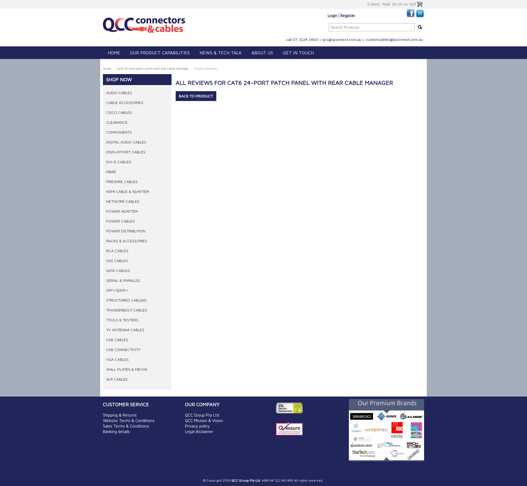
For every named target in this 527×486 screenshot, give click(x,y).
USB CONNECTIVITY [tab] (123, 349)
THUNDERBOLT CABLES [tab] (126, 310)
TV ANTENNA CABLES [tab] (125, 329)
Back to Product (196, 96)
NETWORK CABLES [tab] (122, 201)
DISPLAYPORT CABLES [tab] (125, 152)
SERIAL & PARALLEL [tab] (123, 280)
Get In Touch (298, 52)
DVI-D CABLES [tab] (118, 161)
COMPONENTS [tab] (119, 132)
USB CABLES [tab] (117, 339)
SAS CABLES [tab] (117, 260)
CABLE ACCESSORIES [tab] (124, 102)
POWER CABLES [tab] (120, 221)
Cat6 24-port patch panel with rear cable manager (153, 68)
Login (332, 15)
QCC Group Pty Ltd (202, 415)
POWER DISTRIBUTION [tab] (125, 231)
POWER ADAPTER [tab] (122, 211)
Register (347, 15)
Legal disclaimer (199, 431)
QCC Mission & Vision (204, 420)
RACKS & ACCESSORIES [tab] (126, 240)
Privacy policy (197, 426)
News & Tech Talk (221, 52)
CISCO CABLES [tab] (119, 112)
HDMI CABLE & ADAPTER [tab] (127, 191)
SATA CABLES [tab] (118, 270)
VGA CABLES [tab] (117, 359)
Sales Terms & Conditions (126, 426)
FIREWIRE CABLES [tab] (122, 181)
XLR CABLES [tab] (117, 379)
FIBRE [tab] (111, 171)
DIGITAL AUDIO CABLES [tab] (126, 142)
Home (114, 52)
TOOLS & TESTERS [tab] (122, 320)
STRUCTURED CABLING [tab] (126, 300)
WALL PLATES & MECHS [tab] (126, 369)
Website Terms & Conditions (129, 420)
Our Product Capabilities (160, 52)
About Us (262, 52)
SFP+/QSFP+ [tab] (117, 290)
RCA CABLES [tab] (117, 250)
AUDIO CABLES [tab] (119, 92)
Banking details (116, 431)
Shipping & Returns (120, 415)
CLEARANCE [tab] (117, 122)
